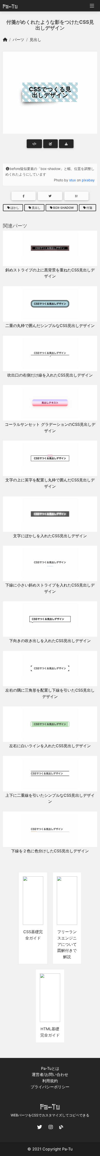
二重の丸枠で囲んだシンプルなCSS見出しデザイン (50, 325)
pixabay (88, 180)
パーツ (18, 39)
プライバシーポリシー (50, 1086)
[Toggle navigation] (92, 5)
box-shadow (63, 207)
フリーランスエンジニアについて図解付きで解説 (67, 944)
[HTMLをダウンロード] (66, 143)
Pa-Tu (67, 1149)
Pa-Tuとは (50, 1068)
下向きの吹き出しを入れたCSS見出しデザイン (50, 640)
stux (72, 180)
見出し (35, 39)
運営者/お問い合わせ (50, 1074)
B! (76, 196)
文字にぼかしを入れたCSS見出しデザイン (50, 535)
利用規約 (50, 1080)
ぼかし (14, 207)
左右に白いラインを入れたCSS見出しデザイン (50, 745)
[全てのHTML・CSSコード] (34, 143)
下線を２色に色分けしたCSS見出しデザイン (50, 850)
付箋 (89, 207)
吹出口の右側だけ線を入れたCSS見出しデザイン (50, 375)
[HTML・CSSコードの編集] (50, 143)
